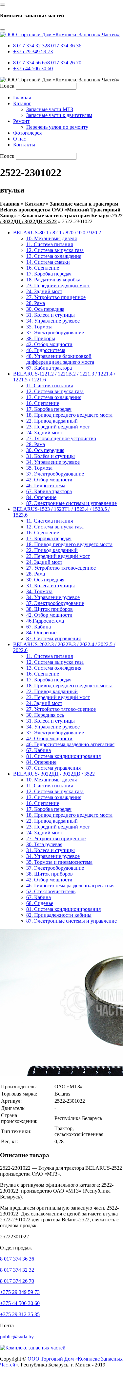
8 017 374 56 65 (30, 62)
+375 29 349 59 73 (33, 51)
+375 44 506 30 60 (33, 68)
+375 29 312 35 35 (20, 1314)
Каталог (35, 204)
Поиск (7, 86)
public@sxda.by (17, 1336)
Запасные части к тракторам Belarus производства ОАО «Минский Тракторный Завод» (60, 209)
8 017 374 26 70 (64, 62)
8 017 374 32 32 (30, 45)
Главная (10, 204)
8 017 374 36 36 (64, 45)
